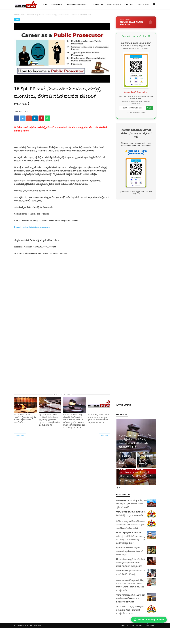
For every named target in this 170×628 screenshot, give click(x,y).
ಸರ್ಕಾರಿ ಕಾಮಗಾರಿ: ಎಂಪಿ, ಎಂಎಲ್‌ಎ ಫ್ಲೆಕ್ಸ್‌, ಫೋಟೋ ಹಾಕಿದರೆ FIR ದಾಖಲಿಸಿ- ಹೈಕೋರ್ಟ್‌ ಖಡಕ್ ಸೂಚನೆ (130, 598)
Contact (131, 625)
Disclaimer (150, 625)
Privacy (140, 625)
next (119, 487)
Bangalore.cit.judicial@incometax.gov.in (32, 227)
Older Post (104, 436)
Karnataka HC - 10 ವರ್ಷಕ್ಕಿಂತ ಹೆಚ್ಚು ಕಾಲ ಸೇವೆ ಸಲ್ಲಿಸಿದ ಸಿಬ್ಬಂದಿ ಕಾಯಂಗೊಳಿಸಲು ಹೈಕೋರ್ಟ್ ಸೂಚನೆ (131, 503)
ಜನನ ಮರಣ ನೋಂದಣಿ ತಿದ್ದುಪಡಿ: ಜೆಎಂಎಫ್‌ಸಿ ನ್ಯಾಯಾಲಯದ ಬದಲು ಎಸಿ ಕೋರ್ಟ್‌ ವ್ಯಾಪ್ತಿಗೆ (129, 551)
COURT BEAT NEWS (35, 625)
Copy (149, 108)
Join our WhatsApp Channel (150, 619)
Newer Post (20, 436)
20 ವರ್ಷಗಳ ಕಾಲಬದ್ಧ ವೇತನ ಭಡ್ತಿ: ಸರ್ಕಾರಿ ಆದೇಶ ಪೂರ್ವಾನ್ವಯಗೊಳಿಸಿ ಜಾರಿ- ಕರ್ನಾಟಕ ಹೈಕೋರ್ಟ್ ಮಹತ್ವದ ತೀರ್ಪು (131, 562)
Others (17, 19)
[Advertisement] (62, 289)
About (122, 625)
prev (117, 487)
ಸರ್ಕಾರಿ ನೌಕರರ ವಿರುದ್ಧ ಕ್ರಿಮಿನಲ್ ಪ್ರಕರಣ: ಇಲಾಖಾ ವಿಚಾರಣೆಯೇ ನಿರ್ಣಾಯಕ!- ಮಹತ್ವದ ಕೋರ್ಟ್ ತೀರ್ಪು (130, 609)
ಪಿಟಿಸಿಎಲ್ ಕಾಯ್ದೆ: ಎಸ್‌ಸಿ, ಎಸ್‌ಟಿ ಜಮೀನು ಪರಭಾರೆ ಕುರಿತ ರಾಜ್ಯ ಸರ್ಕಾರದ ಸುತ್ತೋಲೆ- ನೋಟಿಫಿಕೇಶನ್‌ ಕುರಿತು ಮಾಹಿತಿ (130, 524)
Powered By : (156, 624)
